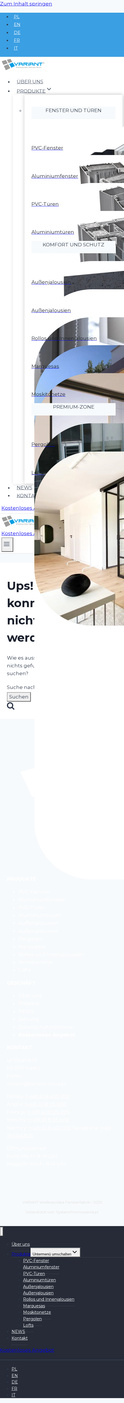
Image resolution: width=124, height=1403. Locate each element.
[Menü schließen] (1, 1231)
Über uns (30, 81)
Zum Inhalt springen (26, 4)
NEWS (24, 487)
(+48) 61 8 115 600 (45, 1104)
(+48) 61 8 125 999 (48, 1112)
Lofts (28, 1325)
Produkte (21, 1254)
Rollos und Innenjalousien (48, 1299)
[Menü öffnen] (7, 544)
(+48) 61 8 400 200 (47, 1096)
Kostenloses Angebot (28, 508)
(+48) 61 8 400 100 (49, 1128)
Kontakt (29, 495)
